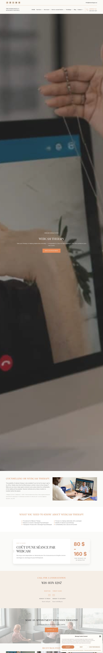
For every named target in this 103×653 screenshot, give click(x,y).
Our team (46, 9)
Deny (81, 647)
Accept (68, 647)
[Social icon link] (7, 2)
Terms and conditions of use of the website (92, 650)
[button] (100, 636)
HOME (33, 9)
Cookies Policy (64, 650)
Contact (80, 9)
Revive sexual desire (57, 9)
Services (38, 9)
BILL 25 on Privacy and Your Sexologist (75, 650)
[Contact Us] (87, 10)
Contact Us (92, 9)
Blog (75, 9)
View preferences (94, 647)
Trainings (68, 9)
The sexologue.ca (12, 9)
